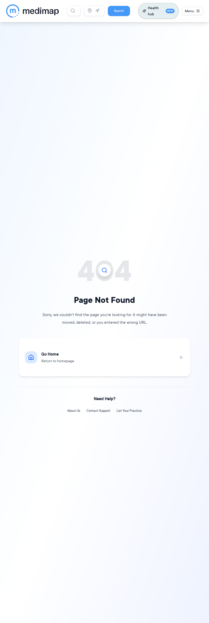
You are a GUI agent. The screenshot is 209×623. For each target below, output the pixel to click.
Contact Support (98, 411)
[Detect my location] (97, 11)
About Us (73, 411)
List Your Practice (129, 411)
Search (119, 11)
